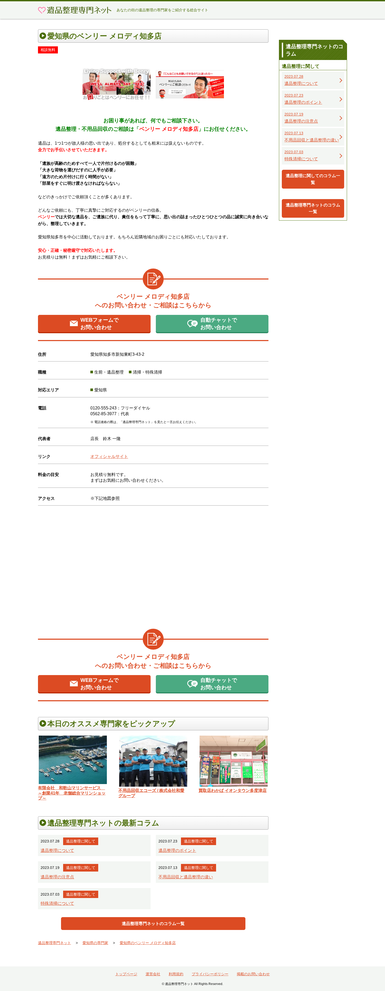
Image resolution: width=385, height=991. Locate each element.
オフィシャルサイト (109, 456)
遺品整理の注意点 (57, 877)
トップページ (126, 974)
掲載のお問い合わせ (253, 974)
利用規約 (176, 974)
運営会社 (153, 974)
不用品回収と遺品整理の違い (185, 877)
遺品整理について (57, 850)
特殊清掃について (57, 903)
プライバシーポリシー (210, 974)
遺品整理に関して (80, 841)
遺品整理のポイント (177, 850)
